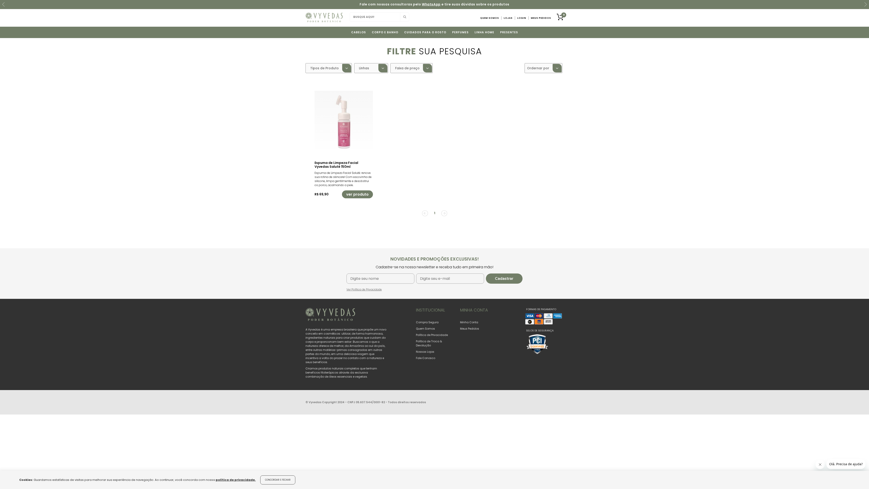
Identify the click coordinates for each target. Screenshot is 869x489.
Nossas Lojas (425, 352)
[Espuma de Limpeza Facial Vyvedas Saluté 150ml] (344, 122)
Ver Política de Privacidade (364, 289)
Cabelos (358, 32)
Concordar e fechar (278, 480)
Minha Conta (469, 322)
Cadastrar (504, 278)
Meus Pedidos (541, 18)
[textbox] (379, 17)
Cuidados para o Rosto (425, 32)
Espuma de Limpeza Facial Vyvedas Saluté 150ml (336, 165)
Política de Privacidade (432, 335)
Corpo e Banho (385, 32)
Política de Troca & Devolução (429, 343)
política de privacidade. (236, 480)
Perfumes (460, 32)
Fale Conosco (425, 358)
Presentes (509, 32)
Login (521, 18)
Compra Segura (427, 322)
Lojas (508, 18)
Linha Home (484, 32)
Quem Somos (489, 18)
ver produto (357, 194)
